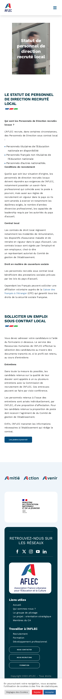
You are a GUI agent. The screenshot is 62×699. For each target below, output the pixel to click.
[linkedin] (44, 551)
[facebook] (17, 551)
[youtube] (38, 551)
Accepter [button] (49, 692)
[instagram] (31, 551)
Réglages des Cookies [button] (17, 692)
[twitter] (24, 551)
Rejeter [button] (37, 692)
